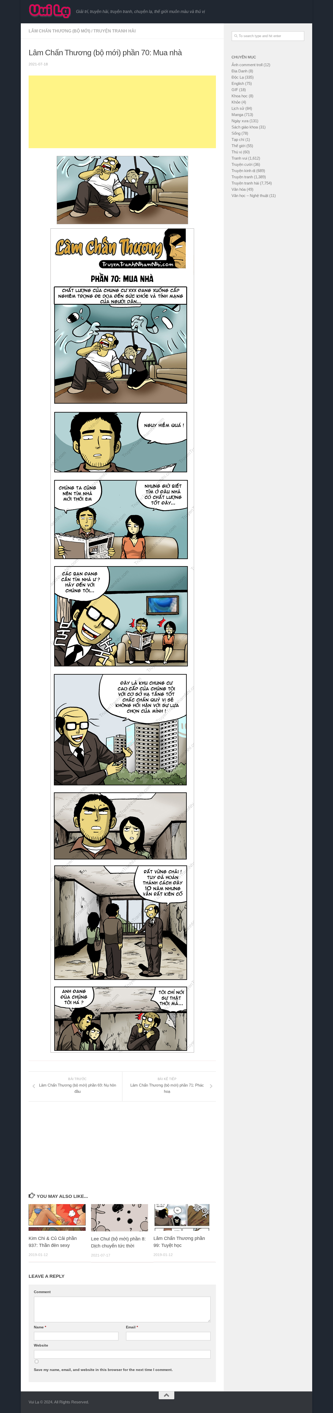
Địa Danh (239, 71)
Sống (236, 133)
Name (40, 1327)
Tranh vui (239, 158)
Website (41, 1345)
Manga (237, 114)
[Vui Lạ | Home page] (50, 11)
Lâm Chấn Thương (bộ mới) (59, 31)
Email (132, 1327)
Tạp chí (238, 139)
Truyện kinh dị (243, 170)
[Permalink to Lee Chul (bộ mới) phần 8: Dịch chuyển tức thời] (119, 1217)
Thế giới (238, 146)
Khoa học (240, 96)
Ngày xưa (240, 121)
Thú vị (237, 152)
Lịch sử (238, 108)
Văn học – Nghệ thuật (250, 195)
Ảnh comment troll (247, 65)
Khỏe (236, 102)
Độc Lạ (238, 77)
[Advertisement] (122, 112)
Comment (42, 1292)
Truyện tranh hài (114, 31)
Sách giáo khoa (245, 127)
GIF (235, 89)
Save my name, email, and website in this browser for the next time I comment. (103, 1370)
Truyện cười (242, 164)
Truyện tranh (242, 177)
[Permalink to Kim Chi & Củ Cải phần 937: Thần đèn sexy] (57, 1217)
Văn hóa (239, 189)
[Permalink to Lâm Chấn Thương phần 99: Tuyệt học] (181, 1217)
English (238, 83)
